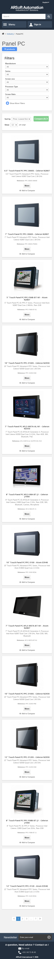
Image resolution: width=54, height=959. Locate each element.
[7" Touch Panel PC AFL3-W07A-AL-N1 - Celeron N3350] (27, 407)
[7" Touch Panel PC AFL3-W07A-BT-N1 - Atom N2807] (27, 606)
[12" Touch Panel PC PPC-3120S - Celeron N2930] (27, 738)
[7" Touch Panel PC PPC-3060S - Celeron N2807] (27, 214)
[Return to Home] (3, 33)
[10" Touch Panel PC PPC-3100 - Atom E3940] (27, 543)
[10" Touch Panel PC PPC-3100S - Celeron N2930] (27, 343)
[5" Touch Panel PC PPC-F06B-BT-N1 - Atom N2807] (27, 278)
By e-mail (25, 948)
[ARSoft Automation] (27, 8)
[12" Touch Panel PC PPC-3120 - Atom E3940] (27, 866)
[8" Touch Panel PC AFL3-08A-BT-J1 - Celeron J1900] (27, 475)
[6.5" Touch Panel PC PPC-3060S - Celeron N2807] (27, 151)
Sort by (7, 119)
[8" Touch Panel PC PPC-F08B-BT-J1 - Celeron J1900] (27, 801)
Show (7, 125)
